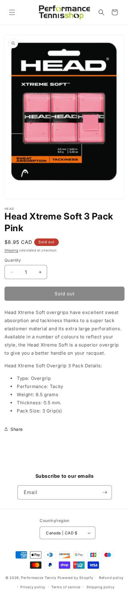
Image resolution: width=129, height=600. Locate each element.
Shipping (11, 250)
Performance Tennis (38, 578)
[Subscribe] (105, 492)
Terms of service (65, 587)
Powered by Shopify (75, 578)
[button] (12, 12)
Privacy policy (32, 587)
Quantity (12, 260)
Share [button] (16, 429)
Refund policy (111, 578)
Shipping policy (100, 587)
